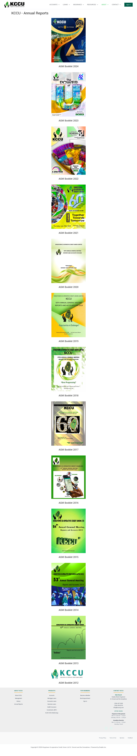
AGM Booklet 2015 (68, 557)
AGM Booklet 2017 (68, 449)
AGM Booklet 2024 (68, 66)
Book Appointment (85, 698)
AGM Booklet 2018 (68, 395)
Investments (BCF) (52, 710)
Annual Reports (18, 704)
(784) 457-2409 (118, 703)
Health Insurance (51, 707)
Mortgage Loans (52, 698)
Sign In (85, 701)
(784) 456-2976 (118, 705)
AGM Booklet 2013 (68, 663)
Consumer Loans (51, 701)
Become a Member (85, 695)
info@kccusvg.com (118, 707)
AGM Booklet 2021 (68, 233)
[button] (128, 5)
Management (18, 698)
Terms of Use (113, 738)
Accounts (51, 695)
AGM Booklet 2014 (68, 610)
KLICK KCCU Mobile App (51, 713)
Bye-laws (122, 738)
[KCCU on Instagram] (111, 728)
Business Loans (52, 704)
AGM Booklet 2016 (68, 503)
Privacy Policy (102, 738)
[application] (58, 5)
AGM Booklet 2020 (68, 287)
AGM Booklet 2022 (68, 178)
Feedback (130, 738)
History (18, 701)
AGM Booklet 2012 (68, 683)
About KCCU (18, 695)
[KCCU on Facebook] (106, 728)
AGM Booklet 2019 (68, 341)
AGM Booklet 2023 (68, 120)
